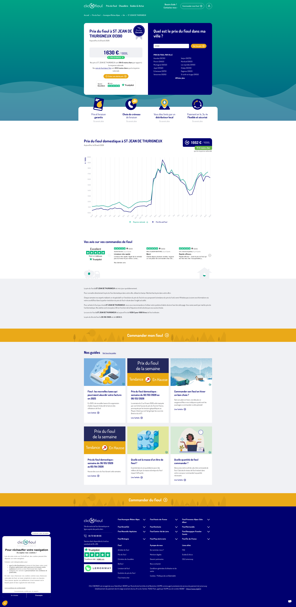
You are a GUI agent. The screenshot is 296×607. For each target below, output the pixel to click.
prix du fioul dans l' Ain (103, 68)
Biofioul (120, 564)
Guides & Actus (137, 5)
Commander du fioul (145, 499)
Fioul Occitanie (155, 527)
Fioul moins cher (123, 577)
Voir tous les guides (109, 353)
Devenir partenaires (156, 559)
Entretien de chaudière (126, 559)
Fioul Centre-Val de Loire (159, 531)
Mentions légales (155, 554)
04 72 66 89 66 (94, 536)
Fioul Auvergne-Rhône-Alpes (129, 519)
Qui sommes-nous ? (157, 550)
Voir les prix (197, 46)
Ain (124, 15)
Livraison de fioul (124, 568)
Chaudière (123, 5)
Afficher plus (180, 78)
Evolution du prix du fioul (126, 573)
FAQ (183, 550)
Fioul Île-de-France (189, 539)
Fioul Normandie (188, 527)
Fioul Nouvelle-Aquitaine (127, 531)
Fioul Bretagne (123, 539)
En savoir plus (98, 121)
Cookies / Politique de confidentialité (163, 576)
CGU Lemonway (187, 559)
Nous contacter (155, 564)
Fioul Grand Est (123, 527)
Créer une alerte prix (115, 76)
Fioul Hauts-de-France (158, 519)
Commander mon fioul (190, 6)
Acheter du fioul (123, 550)
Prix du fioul (111, 5)
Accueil (86, 15)
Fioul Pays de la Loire (158, 539)
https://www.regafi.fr (193, 589)
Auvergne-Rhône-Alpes (111, 15)
